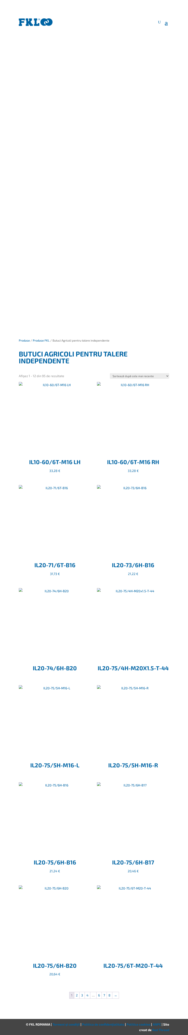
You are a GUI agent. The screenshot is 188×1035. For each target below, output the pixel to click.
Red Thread (160, 1030)
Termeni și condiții (66, 1024)
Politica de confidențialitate (103, 1024)
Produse (24, 340)
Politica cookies (139, 1024)
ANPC (157, 1024)
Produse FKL (41, 340)
